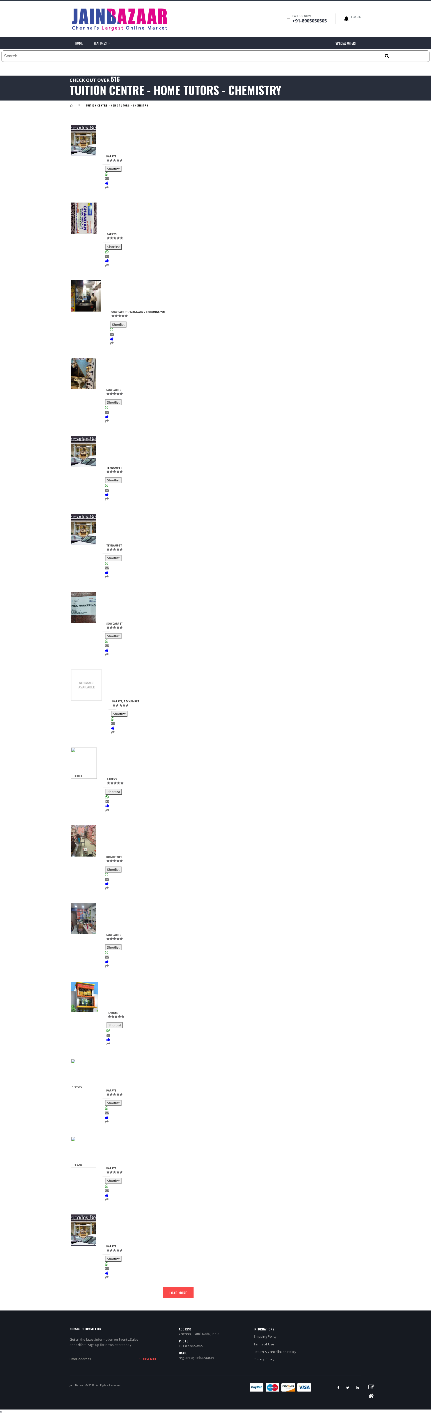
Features (100, 43)
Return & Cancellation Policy (275, 1351)
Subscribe (148, 1359)
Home (79, 43)
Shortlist (113, 169)
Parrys (111, 156)
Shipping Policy (265, 1336)
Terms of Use (264, 1344)
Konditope (114, 857)
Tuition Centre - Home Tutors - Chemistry (117, 105)
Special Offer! (345, 43)
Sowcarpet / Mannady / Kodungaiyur (138, 312)
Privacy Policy (264, 1359)
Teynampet (114, 467)
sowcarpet (114, 390)
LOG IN (356, 16)
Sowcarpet (114, 623)
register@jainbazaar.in (196, 1357)
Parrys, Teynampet (125, 701)
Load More (178, 1292)
